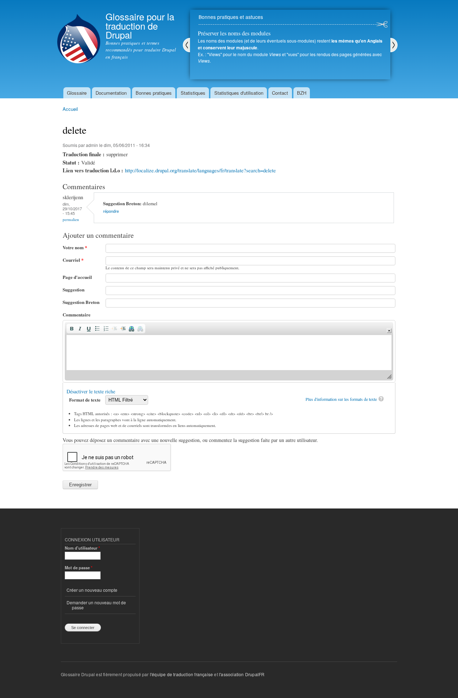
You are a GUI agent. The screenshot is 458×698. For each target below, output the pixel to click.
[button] (71, 329)
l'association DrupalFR (241, 674)
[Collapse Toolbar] (389, 330)
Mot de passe (78, 567)
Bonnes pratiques (154, 92)
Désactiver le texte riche (91, 391)
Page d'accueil (77, 277)
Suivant (394, 45)
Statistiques (193, 92)
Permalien (71, 219)
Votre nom (75, 247)
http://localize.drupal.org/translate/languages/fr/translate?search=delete (200, 170)
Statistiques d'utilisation (238, 92)
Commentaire (77, 314)
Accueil (70, 108)
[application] (229, 351)
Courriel (73, 259)
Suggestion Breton (81, 302)
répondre (111, 211)
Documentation (111, 92)
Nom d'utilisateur (82, 548)
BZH (301, 92)
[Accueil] (78, 32)
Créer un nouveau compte (92, 590)
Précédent (186, 45)
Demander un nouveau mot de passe (96, 604)
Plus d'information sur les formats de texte (341, 399)
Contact (280, 92)
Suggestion (73, 289)
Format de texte (85, 399)
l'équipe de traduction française (181, 674)
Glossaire (77, 92)
